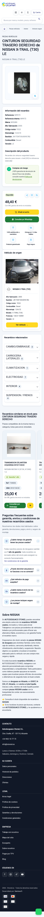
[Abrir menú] (15, 12)
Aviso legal (6, 796)
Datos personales (9, 766)
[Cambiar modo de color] (21, 12)
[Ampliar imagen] (35, 96)
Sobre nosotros (8, 848)
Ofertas (5, 782)
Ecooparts (6, 843)
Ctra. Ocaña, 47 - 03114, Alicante (15, 733)
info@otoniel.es (8, 744)
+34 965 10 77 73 (9, 739)
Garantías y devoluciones (12, 813)
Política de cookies (9, 802)
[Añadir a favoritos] (32, 195)
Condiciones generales (11, 818)
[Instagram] (10, 874)
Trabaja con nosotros (10, 832)
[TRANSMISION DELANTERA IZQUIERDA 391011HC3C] (19, 445)
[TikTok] (16, 874)
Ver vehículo (21, 325)
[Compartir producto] (27, 195)
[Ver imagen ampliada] (22, 83)
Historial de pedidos (10, 772)
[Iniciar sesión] (27, 12)
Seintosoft (18, 891)
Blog (4, 859)
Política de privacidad (10, 807)
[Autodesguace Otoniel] (9, 4)
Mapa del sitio (8, 838)
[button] (22, 347)
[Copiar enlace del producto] (37, 195)
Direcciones (7, 777)
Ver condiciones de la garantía (16, 561)
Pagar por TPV (8, 854)
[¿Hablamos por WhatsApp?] (39, 912)
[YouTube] (22, 874)
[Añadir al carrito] (30, 505)
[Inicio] (4, 29)
